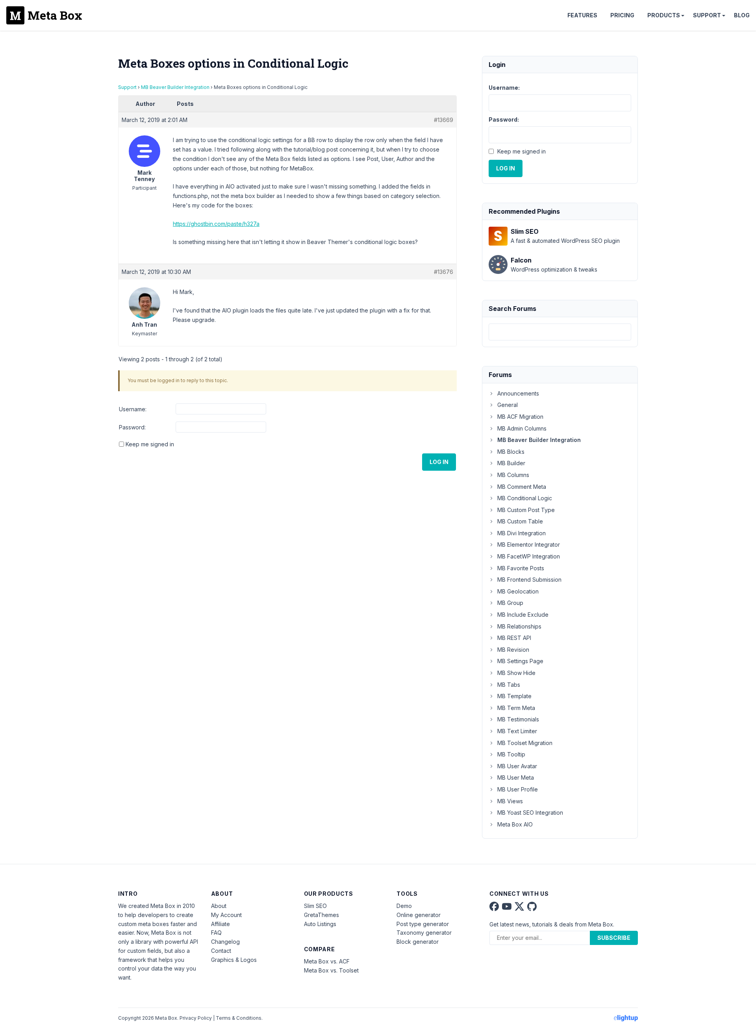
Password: (132, 427)
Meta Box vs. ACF (327, 961)
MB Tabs (508, 684)
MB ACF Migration (520, 416)
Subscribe (613, 937)
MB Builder (511, 463)
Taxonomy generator (424, 932)
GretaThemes (321, 915)
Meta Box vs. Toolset (331, 970)
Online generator (419, 915)
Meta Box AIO (515, 824)
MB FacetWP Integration (528, 556)
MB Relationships (519, 626)
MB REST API (514, 637)
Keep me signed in (150, 444)
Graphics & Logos (234, 959)
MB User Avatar (517, 766)
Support (707, 15)
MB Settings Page (520, 661)
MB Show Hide (516, 672)
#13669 (443, 119)
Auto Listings (320, 924)
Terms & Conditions (238, 1018)
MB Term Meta (516, 707)
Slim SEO (315, 905)
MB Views (510, 801)
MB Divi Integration (521, 533)
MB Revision (513, 649)
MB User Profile (517, 789)
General (507, 404)
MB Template (514, 696)
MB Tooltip (511, 754)
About (218, 905)
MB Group (510, 602)
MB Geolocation (518, 591)
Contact (221, 950)
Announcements (518, 393)
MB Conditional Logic (524, 498)
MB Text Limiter (517, 731)
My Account (226, 915)
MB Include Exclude (522, 614)
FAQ (216, 932)
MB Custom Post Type (526, 510)
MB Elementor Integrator (528, 544)
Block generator (418, 941)
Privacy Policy (196, 1018)
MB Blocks (510, 451)
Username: (132, 409)
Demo (404, 905)
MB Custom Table (520, 521)
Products (663, 15)
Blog (742, 15)
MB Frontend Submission (529, 579)
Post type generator (423, 924)
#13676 (443, 271)
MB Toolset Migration (524, 743)
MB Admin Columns (522, 428)
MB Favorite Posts (520, 568)
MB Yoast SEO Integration (530, 812)
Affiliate (220, 924)
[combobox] (560, 332)
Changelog (225, 941)
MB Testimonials (518, 719)
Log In (439, 462)
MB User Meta (515, 777)
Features (582, 15)
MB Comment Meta (521, 486)
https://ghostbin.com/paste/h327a (216, 223)
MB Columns (513, 474)
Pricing (622, 15)
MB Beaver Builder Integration (175, 87)
